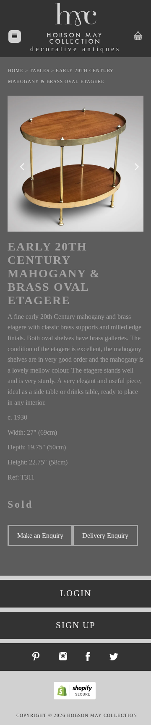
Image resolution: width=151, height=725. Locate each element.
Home (15, 70)
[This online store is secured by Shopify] (76, 698)
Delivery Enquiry (105, 535)
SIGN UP (76, 625)
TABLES (39, 70)
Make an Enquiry (40, 535)
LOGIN (75, 593)
